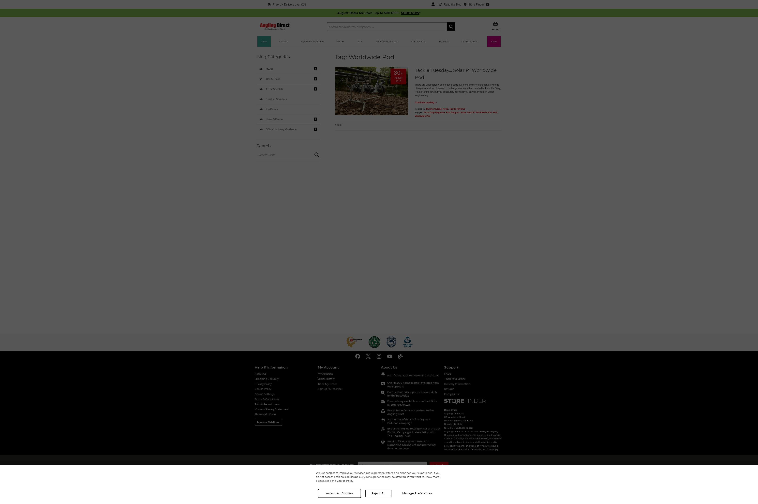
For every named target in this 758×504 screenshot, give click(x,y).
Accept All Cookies (339, 493)
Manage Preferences (417, 493)
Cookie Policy (345, 480)
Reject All (378, 493)
